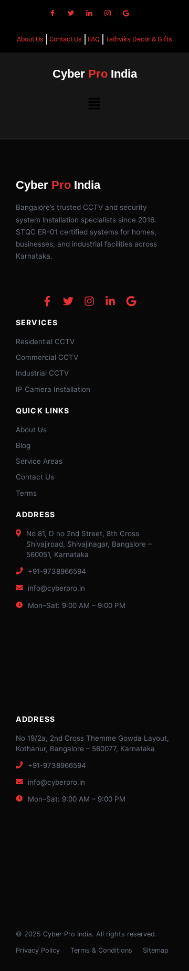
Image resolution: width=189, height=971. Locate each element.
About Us (31, 429)
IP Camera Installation (53, 389)
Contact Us (35, 477)
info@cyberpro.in (56, 588)
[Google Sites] (126, 13)
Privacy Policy (38, 950)
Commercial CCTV (47, 357)
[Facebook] (52, 13)
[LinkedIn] (89, 13)
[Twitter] (71, 13)
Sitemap (156, 950)
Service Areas (39, 461)
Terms (26, 493)
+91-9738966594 (57, 571)
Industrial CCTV (42, 373)
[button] (94, 104)
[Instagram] (108, 13)
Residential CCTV (45, 341)
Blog (23, 445)
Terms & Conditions (101, 950)
